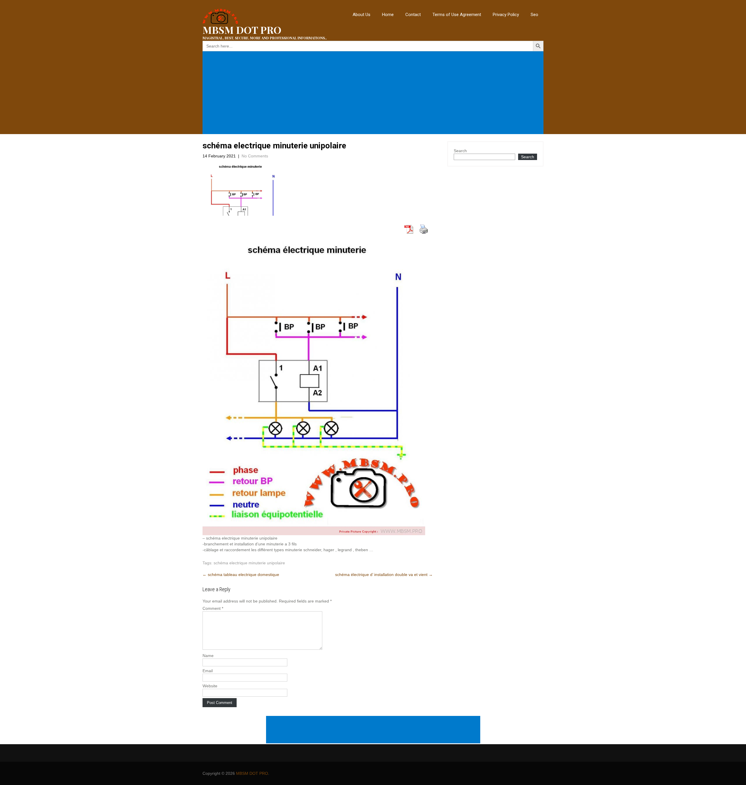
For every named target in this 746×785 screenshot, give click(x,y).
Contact (413, 14)
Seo (534, 14)
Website (210, 686)
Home (388, 14)
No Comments (255, 156)
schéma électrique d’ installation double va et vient (384, 574)
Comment (213, 608)
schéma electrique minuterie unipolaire (249, 563)
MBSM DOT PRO (252, 773)
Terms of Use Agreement (456, 14)
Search (460, 150)
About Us (361, 14)
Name (208, 655)
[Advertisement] (374, 93)
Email (208, 670)
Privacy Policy (506, 14)
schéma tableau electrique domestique (241, 574)
